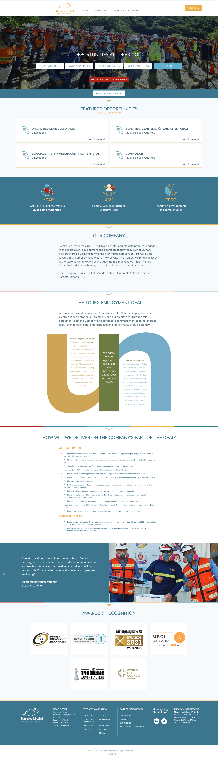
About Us (87, 715)
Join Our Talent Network (109, 93)
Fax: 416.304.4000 (61, 725)
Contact (103, 729)
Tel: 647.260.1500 (60, 722)
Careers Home (126, 719)
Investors (88, 725)
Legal (102, 733)
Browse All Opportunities (109, 113)
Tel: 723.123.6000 (182, 722)
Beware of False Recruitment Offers (109, 79)
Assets (102, 715)
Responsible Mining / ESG (89, 720)
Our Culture (125, 723)
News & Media (105, 725)
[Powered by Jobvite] (109, 754)
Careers (87, 729)
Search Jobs (125, 715)
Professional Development (132, 727)
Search (168, 65)
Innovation (104, 719)
